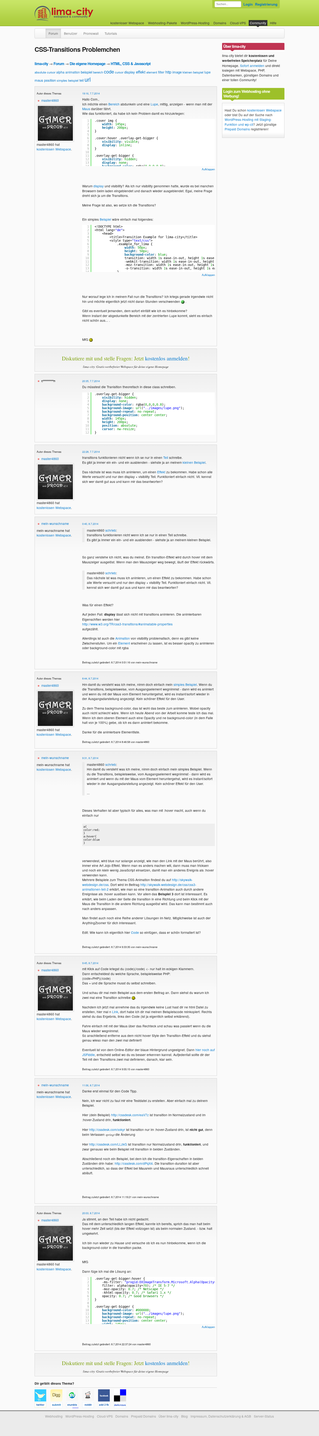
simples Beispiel (185, 684)
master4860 (50, 100)
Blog (184, 1416)
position (50, 80)
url (88, 79)
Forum (53, 33)
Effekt (161, 472)
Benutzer (70, 33)
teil (81, 80)
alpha (60, 72)
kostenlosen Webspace (54, 149)
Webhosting (54, 1416)
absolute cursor (45, 72)
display (129, 72)
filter (161, 72)
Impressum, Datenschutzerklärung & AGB (221, 1416)
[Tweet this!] (42, 1405)
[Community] (42, 31)
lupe (207, 72)
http (168, 72)
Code (135, 932)
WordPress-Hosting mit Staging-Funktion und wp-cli (248, 121)
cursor (119, 72)
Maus (86, 108)
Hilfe (273, 23)
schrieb (110, 530)
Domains (219, 23)
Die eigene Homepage (87, 63)
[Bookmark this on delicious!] (121, 1405)
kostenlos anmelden (166, 358)
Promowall (91, 33)
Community (258, 23)
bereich (98, 72)
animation (72, 72)
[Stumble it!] (74, 1405)
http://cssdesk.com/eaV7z (130, 1114)
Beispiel (105, 219)
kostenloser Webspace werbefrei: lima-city (81, 13)
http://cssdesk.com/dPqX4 (134, 1163)
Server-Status (264, 1416)
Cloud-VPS (238, 23)
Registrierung (266, 4)
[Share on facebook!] (106, 1405)
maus (39, 80)
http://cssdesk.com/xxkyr (107, 1129)
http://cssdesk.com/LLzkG (108, 1144)
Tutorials (111, 33)
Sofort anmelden (252, 65)
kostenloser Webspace (127, 23)
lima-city (41, 63)
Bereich (114, 104)
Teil (165, 457)
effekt (140, 72)
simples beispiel (67, 80)
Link (115, 1011)
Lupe (154, 104)
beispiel (86, 72)
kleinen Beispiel (194, 462)
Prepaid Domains (237, 129)
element (151, 72)
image (177, 72)
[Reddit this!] (90, 1405)
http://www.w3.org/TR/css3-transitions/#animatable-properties (127, 624)
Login (248, 4)
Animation (122, 638)
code (109, 71)
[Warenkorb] (280, 20)
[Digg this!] (58, 1405)
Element (124, 643)
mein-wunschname (55, 523)
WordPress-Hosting (195, 23)
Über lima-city (168, 1416)
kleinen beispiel (193, 72)
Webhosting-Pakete (162, 23)
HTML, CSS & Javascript (130, 63)
